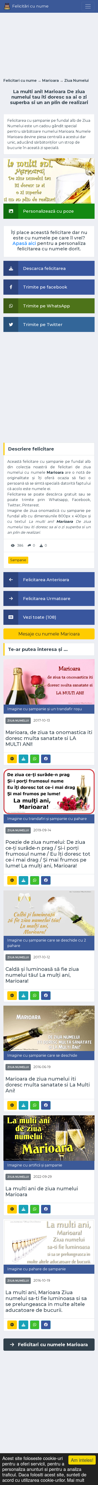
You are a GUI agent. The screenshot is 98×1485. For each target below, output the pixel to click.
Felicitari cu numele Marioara (53, 1344)
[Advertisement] (49, 44)
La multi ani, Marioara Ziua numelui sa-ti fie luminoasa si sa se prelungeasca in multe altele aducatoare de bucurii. (46, 1301)
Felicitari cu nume (20, 80)
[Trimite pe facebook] (46, 758)
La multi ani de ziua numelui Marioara (41, 1191)
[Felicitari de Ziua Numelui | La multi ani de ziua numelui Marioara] (49, 1138)
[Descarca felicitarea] (23, 759)
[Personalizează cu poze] (49, 181)
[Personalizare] (12, 759)
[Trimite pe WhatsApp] (34, 759)
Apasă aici (24, 243)
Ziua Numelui (76, 80)
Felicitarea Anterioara (45, 579)
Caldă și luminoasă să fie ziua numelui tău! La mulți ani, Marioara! (42, 975)
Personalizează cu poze (48, 211)
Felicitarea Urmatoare (46, 598)
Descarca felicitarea (44, 268)
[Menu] (88, 6)
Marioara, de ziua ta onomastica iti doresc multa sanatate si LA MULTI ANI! (48, 738)
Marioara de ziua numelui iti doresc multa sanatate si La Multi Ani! (47, 1085)
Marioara (50, 80)
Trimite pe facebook (44, 287)
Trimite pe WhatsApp (46, 306)
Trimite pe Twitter (42, 324)
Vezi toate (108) (39, 617)
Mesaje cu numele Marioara (49, 634)
